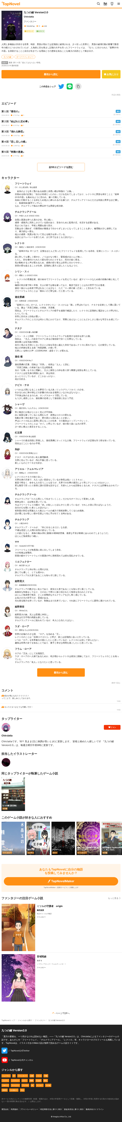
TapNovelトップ (8, 1020)
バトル (39, 1076)
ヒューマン (6, 1076)
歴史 (45, 1080)
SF (14, 1076)
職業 (31, 1080)
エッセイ (40, 1085)
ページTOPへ (62, 1013)
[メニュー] (118, 4)
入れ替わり (14, 1090)
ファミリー (15, 1085)
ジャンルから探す (25, 1020)
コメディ (5, 1080)
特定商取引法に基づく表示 (51, 1109)
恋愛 (31, 1076)
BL (32, 1085)
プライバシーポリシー (29, 1109)
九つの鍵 (7, 57)
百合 (22, 1090)
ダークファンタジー (25, 57)
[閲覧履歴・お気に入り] (105, 4)
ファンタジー (30, 21)
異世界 (4, 1090)
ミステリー (15, 1080)
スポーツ (5, 1085)
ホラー (24, 1080)
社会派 (38, 1080)
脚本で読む (116, 683)
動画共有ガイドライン (95, 1109)
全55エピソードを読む (61, 167)
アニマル (25, 1085)
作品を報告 (116, 95)
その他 (48, 1085)
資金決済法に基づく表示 (74, 1109)
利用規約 (14, 1109)
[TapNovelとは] (112, 4)
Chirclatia (29, 16)
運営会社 (5, 1109)
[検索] (98, 4)
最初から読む (51, 74)
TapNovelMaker (62, 881)
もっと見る (113, 898)
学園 (45, 1076)
